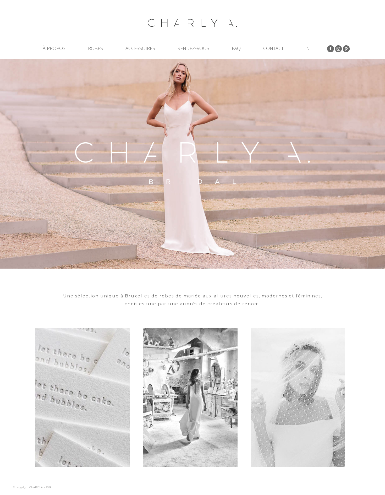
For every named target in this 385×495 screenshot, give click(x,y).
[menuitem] (309, 48)
